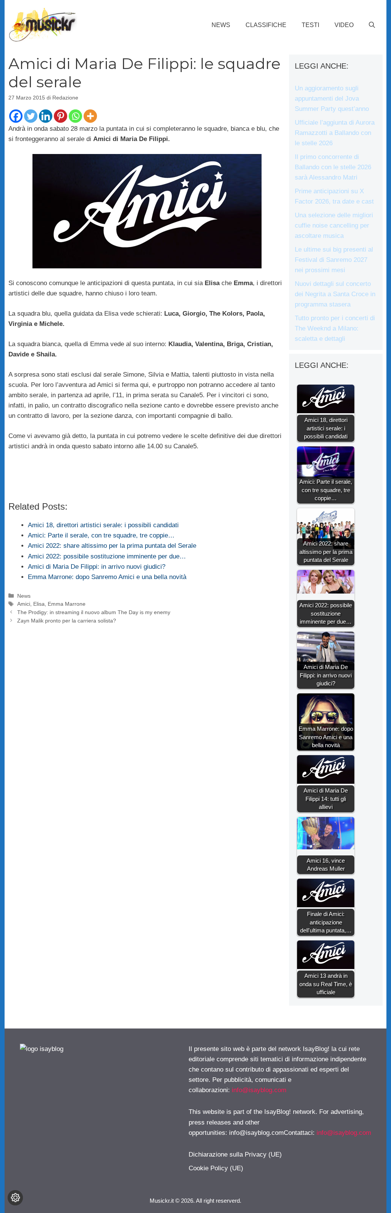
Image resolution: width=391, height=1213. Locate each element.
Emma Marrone (67, 604)
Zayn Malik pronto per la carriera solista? (66, 621)
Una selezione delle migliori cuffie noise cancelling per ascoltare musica (334, 225)
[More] (90, 116)
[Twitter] (30, 116)
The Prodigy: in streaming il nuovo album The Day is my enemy (93, 612)
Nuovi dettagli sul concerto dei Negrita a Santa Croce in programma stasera (335, 294)
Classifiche (266, 25)
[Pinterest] (60, 116)
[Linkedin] (45, 116)
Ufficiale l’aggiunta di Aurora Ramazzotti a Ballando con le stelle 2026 (335, 133)
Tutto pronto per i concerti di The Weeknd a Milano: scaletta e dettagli (335, 328)
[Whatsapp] (75, 116)
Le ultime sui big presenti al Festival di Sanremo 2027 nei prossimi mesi (334, 260)
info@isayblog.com (259, 1090)
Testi (310, 25)
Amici (23, 604)
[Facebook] (16, 116)
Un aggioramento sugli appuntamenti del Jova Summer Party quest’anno (332, 98)
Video (344, 25)
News (221, 25)
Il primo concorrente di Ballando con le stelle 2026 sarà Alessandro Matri (333, 167)
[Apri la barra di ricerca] (372, 25)
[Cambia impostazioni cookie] (15, 1197)
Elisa (39, 604)
